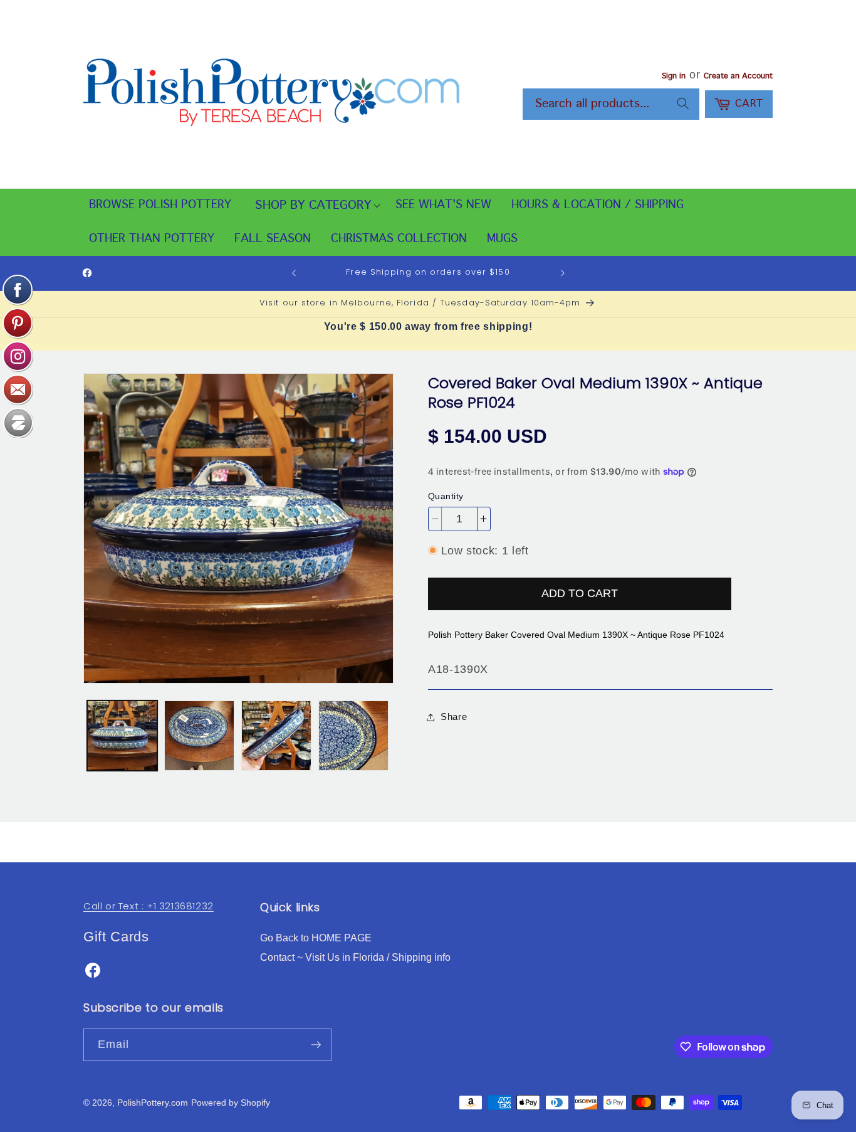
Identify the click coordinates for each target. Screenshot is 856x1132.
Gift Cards (116, 936)
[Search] (683, 103)
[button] (313, 206)
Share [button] (454, 716)
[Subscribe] (316, 1045)
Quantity (446, 496)
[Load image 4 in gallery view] (353, 736)
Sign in (674, 76)
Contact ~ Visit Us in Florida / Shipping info (355, 957)
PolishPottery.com (152, 1103)
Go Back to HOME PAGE (316, 938)
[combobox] (611, 104)
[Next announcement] (563, 273)
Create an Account (738, 76)
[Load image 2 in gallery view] (199, 736)
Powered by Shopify (230, 1103)
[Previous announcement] (294, 273)
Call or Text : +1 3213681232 (148, 905)
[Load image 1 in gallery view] (122, 736)
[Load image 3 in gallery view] (276, 736)
